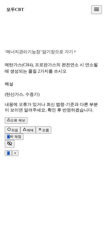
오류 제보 (17, 120)
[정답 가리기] (9, 144)
